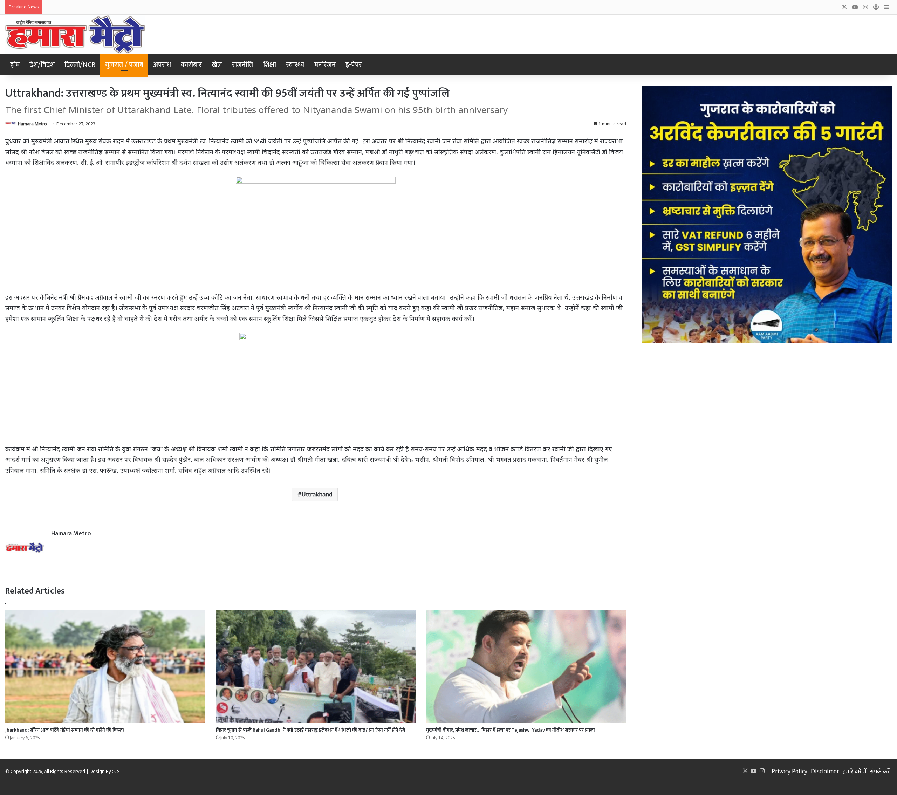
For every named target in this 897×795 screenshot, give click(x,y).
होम (15, 65)
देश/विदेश (42, 65)
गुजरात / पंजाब (124, 65)
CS (117, 771)
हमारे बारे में (855, 771)
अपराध (162, 65)
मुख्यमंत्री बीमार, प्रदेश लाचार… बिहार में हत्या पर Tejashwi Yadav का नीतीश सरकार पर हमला (510, 730)
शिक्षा (269, 65)
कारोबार (191, 65)
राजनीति (242, 65)
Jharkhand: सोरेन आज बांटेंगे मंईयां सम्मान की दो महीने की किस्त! (64, 730)
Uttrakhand (317, 494)
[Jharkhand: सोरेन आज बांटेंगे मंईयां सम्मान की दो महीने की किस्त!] (105, 666)
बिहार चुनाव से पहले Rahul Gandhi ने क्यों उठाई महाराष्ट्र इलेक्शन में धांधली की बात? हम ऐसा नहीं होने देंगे (310, 730)
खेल (217, 65)
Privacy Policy (789, 771)
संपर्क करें (880, 771)
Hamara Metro (32, 124)
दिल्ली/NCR (79, 65)
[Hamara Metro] (75, 34)
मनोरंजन (325, 65)
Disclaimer (825, 771)
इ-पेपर (353, 65)
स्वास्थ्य (295, 65)
